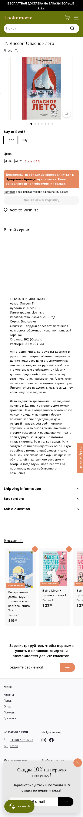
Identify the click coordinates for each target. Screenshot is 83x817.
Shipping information (22, 488)
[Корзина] (67, 17)
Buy (24, 140)
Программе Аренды (21, 179)
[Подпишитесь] (65, 801)
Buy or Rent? (15, 131)
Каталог (9, 695)
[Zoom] (66, 113)
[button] (21, 210)
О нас (7, 706)
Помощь (9, 712)
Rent (10, 140)
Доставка (9, 192)
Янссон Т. (11, 50)
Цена (7, 154)
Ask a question (17, 509)
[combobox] (41, 28)
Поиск (8, 701)
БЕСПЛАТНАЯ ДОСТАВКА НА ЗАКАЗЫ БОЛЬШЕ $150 (40, 5)
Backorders (14, 498)
